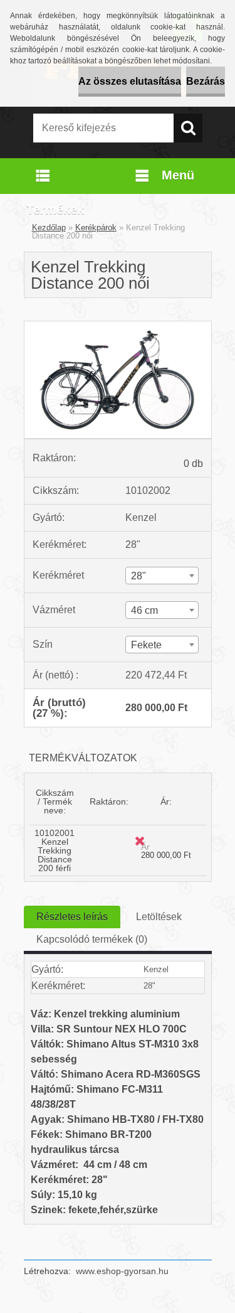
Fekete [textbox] (146, 645)
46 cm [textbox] (144, 610)
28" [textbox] (138, 576)
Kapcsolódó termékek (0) (91, 939)
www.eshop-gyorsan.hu (122, 1271)
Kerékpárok (96, 227)
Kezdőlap (49, 227)
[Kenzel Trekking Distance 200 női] (117, 326)
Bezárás (205, 81)
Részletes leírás (72, 916)
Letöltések (159, 916)
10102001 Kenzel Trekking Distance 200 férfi (54, 850)
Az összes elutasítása (129, 81)
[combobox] (162, 575)
